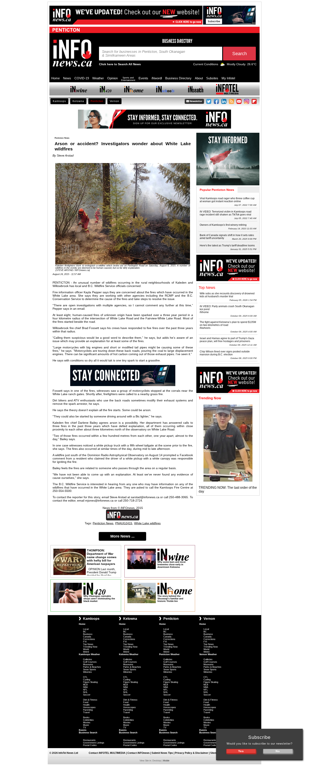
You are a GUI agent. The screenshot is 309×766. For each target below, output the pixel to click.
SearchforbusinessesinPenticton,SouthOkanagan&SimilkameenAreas (143, 53)
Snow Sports (89, 669)
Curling (86, 679)
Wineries (87, 672)
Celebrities (88, 720)
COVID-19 (81, 78)
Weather (98, 78)
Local (85, 629)
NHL (85, 692)
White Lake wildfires (147, 523)
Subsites (212, 78)
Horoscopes (89, 707)
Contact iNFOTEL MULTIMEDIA (107, 752)
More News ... (122, 536)
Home (55, 78)
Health (86, 705)
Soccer (86, 694)
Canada (87, 636)
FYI (85, 641)
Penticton (97, 101)
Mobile (166, 760)
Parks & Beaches (92, 667)
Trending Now (90, 646)
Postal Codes (90, 745)
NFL (85, 689)
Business (87, 634)
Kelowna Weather (128, 654)
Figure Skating (90, 682)
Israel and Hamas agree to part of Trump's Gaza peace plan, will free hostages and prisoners (227, 340)
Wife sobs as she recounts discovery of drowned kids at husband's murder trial (227, 295)
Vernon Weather (208, 654)
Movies (86, 722)
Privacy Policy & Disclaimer (191, 752)
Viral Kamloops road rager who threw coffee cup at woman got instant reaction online (227, 200)
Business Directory (178, 78)
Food (85, 702)
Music (86, 725)
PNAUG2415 (123, 523)
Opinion (112, 78)
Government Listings (93, 742)
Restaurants (89, 740)
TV (84, 727)
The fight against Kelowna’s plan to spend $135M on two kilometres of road (228, 324)
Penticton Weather (169, 654)
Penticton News (103, 523)
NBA (85, 687)
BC (84, 631)
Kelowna (78, 101)
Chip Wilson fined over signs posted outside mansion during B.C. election (225, 353)
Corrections (89, 639)
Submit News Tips (162, 752)
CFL (85, 677)
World (86, 649)
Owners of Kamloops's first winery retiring (223, 224)
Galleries (87, 659)
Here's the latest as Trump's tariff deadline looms (227, 245)
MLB (85, 684)
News (67, 78)
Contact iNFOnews (138, 752)
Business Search (88, 732)
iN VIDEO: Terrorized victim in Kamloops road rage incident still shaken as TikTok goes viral (225, 213)
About (199, 78)
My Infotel (228, 78)
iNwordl (157, 78)
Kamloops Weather (89, 654)
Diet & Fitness (90, 699)
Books (86, 717)
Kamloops (59, 101)
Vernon (114, 101)
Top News (88, 644)
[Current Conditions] (222, 65)
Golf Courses (90, 662)
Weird (86, 652)
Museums (88, 664)
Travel (86, 712)
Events (143, 78)
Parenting (88, 710)
